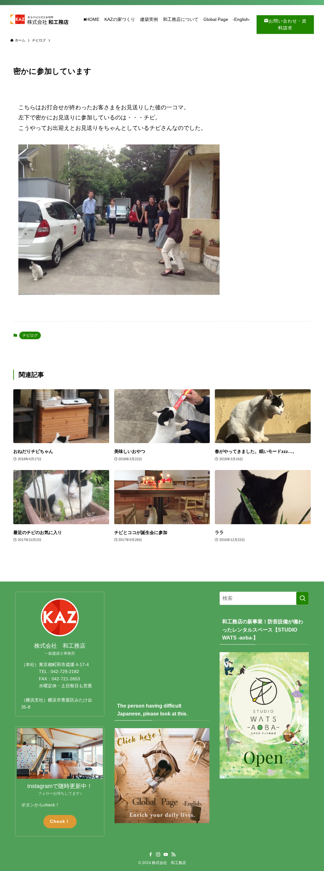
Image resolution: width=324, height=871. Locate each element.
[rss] (173, 854)
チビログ (30, 335)
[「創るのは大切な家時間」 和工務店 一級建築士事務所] (39, 19)
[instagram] (158, 854)
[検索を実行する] (302, 598)
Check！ (60, 821)
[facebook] (150, 854)
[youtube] (166, 854)
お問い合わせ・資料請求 (288, 24)
